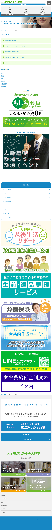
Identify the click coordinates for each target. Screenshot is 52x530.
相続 (2, 78)
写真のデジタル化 (4, 84)
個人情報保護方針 (4, 498)
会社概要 (3, 495)
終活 (2, 73)
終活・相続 (26, 185)
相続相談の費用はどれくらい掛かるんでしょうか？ (15, 57)
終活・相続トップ (4, 30)
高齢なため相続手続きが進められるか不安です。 (15, 62)
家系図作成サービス (5, 86)
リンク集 (3, 508)
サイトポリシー (4, 505)
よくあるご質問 (7, 218)
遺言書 (2, 76)
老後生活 (3, 75)
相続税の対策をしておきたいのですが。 (13, 51)
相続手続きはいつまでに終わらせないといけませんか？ (16, 46)
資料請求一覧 (26, 434)
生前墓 (2, 80)
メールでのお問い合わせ (26, 439)
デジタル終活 (4, 83)
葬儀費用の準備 (7, 201)
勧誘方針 (3, 502)
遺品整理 (3, 81)
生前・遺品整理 (7, 197)
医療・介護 (6, 213)
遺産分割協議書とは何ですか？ (11, 40)
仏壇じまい (6, 209)
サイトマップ (4, 512)
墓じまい (5, 205)
